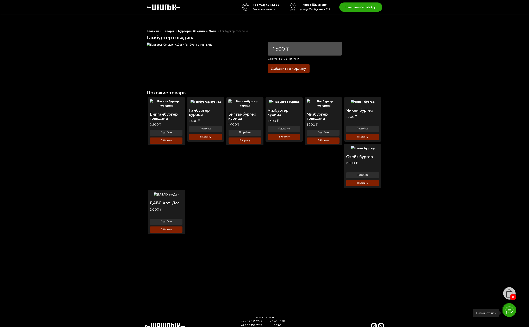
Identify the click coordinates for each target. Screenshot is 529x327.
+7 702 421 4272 (251, 321)
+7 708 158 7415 (251, 325)
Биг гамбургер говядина (164, 116)
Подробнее (166, 132)
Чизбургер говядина (317, 116)
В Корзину (166, 140)
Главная (153, 31)
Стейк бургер (359, 156)
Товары (168, 31)
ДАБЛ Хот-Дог (164, 202)
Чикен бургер (359, 110)
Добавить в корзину (288, 68)
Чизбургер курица (278, 112)
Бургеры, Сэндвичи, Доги (197, 31)
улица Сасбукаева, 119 (315, 9)
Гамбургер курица (199, 112)
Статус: (273, 58)
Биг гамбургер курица (242, 116)
